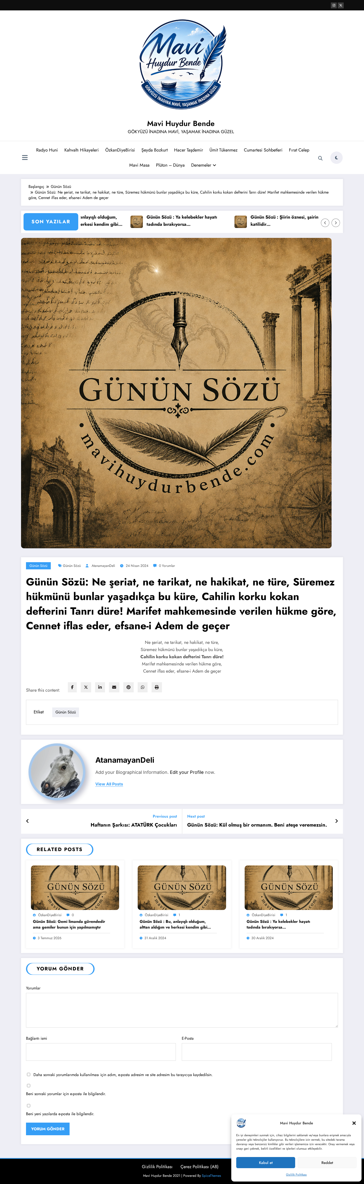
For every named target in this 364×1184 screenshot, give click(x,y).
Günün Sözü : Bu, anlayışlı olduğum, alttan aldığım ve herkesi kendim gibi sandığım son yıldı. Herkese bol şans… (175, 1016)
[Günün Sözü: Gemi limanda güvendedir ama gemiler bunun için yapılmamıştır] (75, 979)
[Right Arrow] (336, 223)
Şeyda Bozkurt (154, 150)
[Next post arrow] (336, 913)
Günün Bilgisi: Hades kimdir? (48, 765)
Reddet (327, 1162)
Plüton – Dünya (170, 165)
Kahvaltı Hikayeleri (81, 150)
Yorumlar (33, 1080)
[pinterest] (128, 687)
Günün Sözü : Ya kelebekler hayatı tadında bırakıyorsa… (142, 220)
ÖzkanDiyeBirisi (120, 150)
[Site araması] (320, 158)
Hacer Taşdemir (188, 150)
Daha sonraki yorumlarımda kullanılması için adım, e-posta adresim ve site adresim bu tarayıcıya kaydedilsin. (123, 1166)
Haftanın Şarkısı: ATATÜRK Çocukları (134, 916)
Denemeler (201, 165)
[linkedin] (100, 687)
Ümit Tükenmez (223, 150)
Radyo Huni (47, 150)
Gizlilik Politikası (296, 1174)
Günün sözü (72, 565)
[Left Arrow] (325, 223)
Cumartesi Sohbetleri (263, 150)
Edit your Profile (187, 864)
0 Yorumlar (167, 565)
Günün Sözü (38, 565)
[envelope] (114, 687)
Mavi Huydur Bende (181, 123)
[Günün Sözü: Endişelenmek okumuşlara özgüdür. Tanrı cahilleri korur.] (180, 738)
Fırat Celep (299, 150)
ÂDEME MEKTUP (247, 765)
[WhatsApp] (143, 687)
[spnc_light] (336, 157)
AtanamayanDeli (103, 565)
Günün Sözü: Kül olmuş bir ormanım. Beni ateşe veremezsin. (257, 916)
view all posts (109, 876)
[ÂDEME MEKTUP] (285, 738)
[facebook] (72, 687)
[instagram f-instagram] (334, 5)
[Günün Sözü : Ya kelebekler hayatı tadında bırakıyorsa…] (289, 979)
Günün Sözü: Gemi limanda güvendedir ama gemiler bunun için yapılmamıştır (69, 1016)
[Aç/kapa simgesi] (24, 158)
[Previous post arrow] (27, 913)
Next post (196, 908)
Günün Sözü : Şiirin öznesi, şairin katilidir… (245, 220)
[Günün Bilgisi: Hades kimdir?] (76, 738)
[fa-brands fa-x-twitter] (341, 5)
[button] (354, 1123)
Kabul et (266, 1162)
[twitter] (86, 687)
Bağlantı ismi (36, 1130)
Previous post (165, 908)
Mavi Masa (139, 165)
